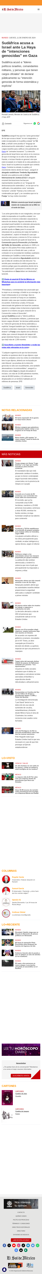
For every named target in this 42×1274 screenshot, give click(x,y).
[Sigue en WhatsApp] (34, 123)
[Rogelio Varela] (6, 879)
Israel (18, 388)
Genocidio (29, 388)
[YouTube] (14, 1245)
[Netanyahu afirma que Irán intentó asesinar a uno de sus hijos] (7, 588)
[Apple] (21, 1250)
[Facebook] (4, 1245)
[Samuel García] (6, 890)
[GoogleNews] (16, 1250)
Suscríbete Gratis (21, 1076)
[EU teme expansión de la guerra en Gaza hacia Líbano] (7, 417)
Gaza (4, 151)
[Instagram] (18, 1245)
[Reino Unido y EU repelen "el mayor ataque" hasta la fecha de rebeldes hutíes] (7, 438)
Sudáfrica (7, 388)
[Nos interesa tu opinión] (21, 1204)
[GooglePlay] (25, 1250)
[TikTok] (23, 1245)
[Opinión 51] (6, 902)
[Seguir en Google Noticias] (38, 123)
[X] (9, 1245)
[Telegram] (28, 1245)
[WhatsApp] (37, 1245)
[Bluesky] (33, 1245)
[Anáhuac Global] (6, 913)
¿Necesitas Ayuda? (21, 1240)
